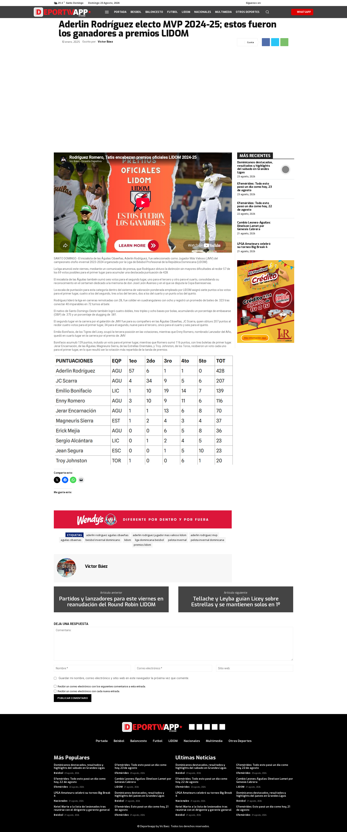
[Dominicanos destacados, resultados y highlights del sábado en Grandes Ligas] (285, 169)
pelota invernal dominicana (207, 540)
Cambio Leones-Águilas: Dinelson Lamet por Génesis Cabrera (254, 225)
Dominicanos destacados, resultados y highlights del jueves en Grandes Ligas (139, 794)
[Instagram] (273, 3)
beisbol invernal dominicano (103, 540)
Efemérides (122, 773)
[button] (267, 12)
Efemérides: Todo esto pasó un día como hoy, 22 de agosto (254, 206)
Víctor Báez (105, 41)
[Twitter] (279, 3)
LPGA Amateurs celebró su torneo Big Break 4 (253, 245)
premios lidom (142, 545)
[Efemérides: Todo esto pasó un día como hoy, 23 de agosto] (285, 189)
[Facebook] (268, 3)
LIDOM (119, 786)
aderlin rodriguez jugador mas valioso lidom (159, 535)
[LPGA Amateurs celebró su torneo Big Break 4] (285, 247)
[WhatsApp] (285, 3)
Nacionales (60, 800)
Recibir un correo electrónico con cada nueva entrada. (89, 691)
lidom (127, 540)
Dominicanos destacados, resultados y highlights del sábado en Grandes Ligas (255, 167)
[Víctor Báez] (69, 567)
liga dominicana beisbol (149, 540)
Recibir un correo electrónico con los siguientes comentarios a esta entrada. (102, 686)
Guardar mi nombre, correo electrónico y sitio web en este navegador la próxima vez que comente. (124, 678)
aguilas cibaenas (71, 540)
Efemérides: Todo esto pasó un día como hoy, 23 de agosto (254, 187)
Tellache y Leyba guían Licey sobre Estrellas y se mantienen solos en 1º (235, 601)
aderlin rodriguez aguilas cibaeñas (107, 535)
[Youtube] (290, 3)
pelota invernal (177, 540)
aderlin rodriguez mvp (204, 535)
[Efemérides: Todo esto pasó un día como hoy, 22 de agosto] (285, 208)
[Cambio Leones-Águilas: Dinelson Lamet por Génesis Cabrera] (285, 228)
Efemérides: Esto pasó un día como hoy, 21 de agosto (141, 808)
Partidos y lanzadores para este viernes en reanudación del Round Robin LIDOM (111, 601)
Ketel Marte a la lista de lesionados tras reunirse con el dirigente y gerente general (82, 808)
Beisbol (58, 773)
